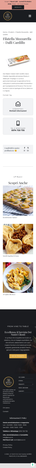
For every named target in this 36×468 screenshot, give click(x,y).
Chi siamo (6, 408)
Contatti (5, 411)
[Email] (28, 150)
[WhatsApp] (24, 150)
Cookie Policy (7, 447)
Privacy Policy (7, 445)
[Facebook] (24, 148)
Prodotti (11, 32)
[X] (28, 148)
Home (5, 32)
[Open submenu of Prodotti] (32, 384)
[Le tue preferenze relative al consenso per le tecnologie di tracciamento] (32, 464)
